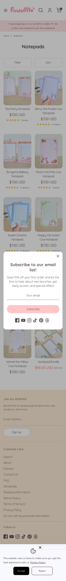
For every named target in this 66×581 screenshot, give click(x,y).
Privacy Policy (37, 562)
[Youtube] (23, 320)
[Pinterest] (41, 320)
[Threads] (47, 320)
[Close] (58, 256)
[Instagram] (29, 320)
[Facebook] (17, 320)
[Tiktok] (35, 320)
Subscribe (33, 309)
